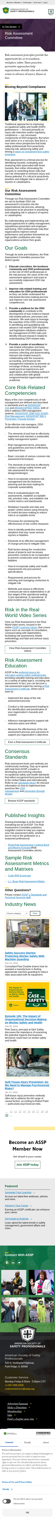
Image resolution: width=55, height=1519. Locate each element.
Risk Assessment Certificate (27, 687)
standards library (27, 783)
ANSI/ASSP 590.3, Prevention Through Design (25, 417)
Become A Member (14, 2)
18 (42, 1111)
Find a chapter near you (20, 1419)
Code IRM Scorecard (19, 875)
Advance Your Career (16, 1205)
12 (15, 1111)
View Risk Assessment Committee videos (27, 649)
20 (6, 1115)
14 (24, 1111)
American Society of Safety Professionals (18, 11)
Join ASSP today (27, 1165)
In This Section (9, 26)
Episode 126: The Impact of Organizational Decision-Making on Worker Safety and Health (26, 1019)
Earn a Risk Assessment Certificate (27, 742)
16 (33, 1111)
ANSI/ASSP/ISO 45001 (27, 408)
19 (46, 1111)
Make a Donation (17, 1407)
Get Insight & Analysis (17, 1218)
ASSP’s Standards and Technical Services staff (26, 896)
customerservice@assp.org (19, 1389)
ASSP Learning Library (24, 627)
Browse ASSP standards (21, 800)
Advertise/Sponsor (17, 1403)
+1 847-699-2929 (14, 1385)
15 (29, 1111)
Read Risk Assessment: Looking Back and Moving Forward (28, 846)
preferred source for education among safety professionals (25, 673)
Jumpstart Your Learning (18, 1192)
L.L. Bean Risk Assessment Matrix (26, 881)
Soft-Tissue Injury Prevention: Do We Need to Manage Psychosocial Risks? (27, 1085)
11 (11, 1111)
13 (20, 1111)
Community (27, 2)
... (7, 1111)
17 (37, 1111)
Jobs (9, 1415)
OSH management (15, 789)
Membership (14, 1411)
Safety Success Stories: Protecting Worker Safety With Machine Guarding (24, 956)
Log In (45, 2)
